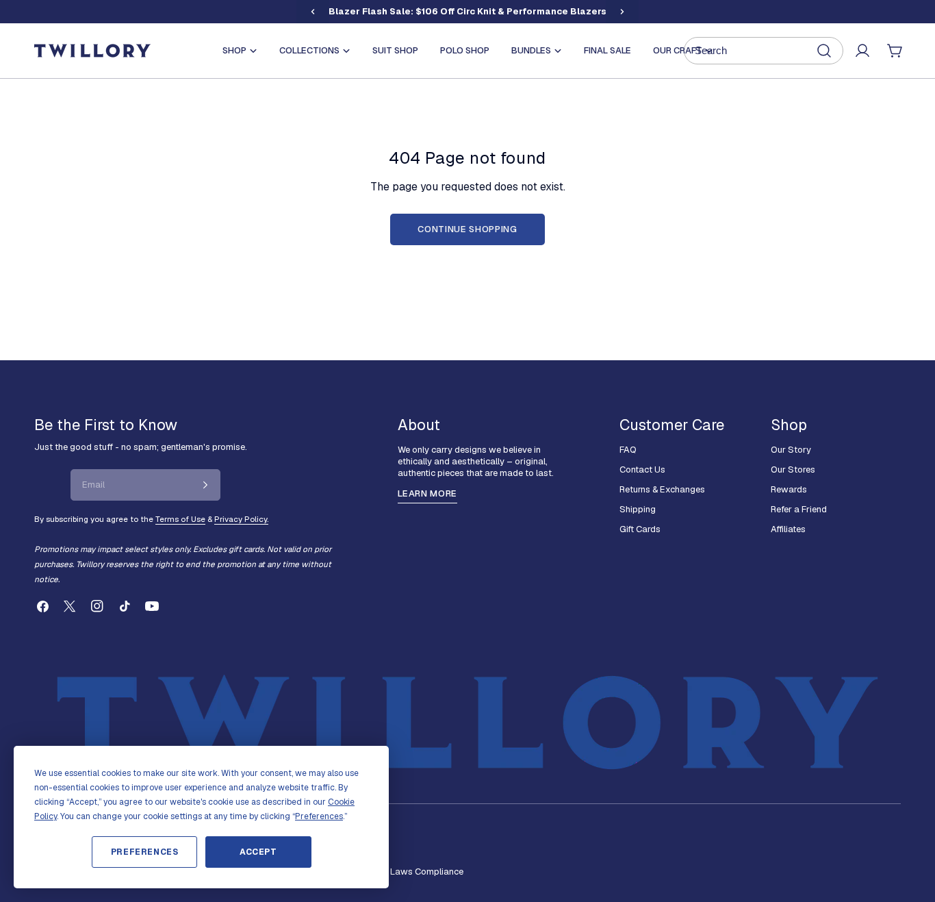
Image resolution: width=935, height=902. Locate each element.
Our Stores (793, 469)
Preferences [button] (319, 816)
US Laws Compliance (419, 871)
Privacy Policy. (241, 519)
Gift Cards (640, 529)
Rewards (789, 489)
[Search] (763, 50)
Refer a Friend (799, 509)
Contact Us (642, 469)
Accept (258, 852)
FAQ (628, 449)
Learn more (427, 493)
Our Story (791, 449)
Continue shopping (467, 229)
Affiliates (788, 529)
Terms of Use (180, 519)
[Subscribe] (205, 485)
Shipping (637, 509)
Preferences (145, 852)
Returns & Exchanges (662, 489)
